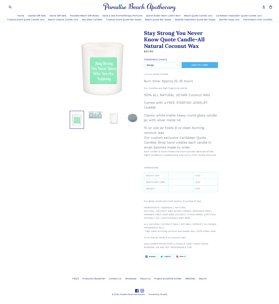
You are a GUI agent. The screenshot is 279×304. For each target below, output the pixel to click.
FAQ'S (75, 278)
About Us (145, 278)
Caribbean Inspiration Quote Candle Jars (239, 15)
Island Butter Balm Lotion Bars (163, 15)
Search (203, 278)
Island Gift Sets (57, 15)
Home (20, 15)
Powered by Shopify (158, 294)
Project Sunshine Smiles (167, 278)
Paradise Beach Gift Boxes (84, 15)
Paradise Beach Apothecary (132, 294)
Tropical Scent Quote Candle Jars (25, 19)
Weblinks (190, 278)
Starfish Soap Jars (229, 19)
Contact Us (115, 278)
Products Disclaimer (94, 278)
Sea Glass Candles (92, 19)
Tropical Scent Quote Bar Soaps (123, 19)
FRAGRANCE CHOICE (155, 59)
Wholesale (130, 278)
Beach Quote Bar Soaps (158, 19)
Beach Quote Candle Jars (198, 15)
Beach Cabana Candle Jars (63, 19)
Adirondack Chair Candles (257, 19)
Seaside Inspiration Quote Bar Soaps (195, 19)
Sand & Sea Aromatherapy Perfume (122, 15)
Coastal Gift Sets (37, 15)
